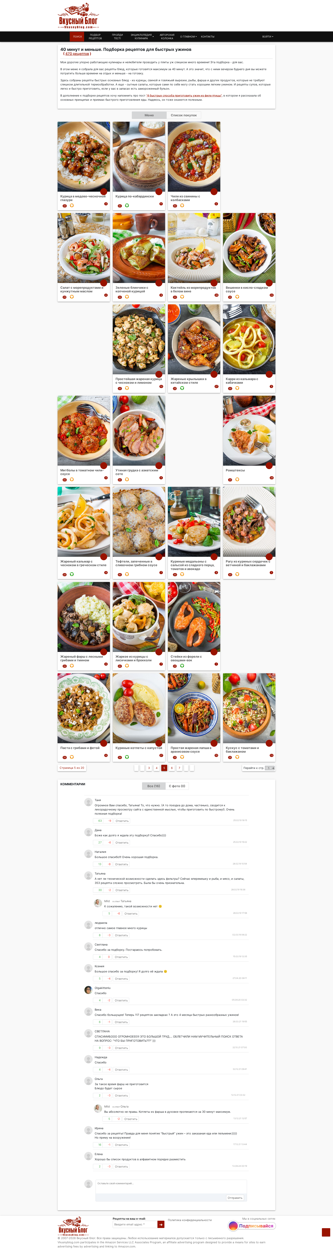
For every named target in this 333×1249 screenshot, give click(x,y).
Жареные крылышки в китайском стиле (189, 380)
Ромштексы (235, 470)
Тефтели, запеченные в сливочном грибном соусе (136, 563)
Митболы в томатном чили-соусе (82, 472)
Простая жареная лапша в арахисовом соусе (191, 749)
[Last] (192, 768)
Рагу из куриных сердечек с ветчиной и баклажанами (248, 563)
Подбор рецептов (95, 36)
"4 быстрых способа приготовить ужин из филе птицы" (184, 95)
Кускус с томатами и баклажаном (242, 749)
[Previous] (142, 768)
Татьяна (126, 901)
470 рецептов (77, 54)
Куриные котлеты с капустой (139, 748)
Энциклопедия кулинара (141, 36)
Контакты (207, 36)
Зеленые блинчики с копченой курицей (132, 289)
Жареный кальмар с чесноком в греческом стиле (83, 563)
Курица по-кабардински (135, 196)
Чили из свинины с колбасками (185, 198)
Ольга (125, 1106)
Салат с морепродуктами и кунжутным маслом (81, 289)
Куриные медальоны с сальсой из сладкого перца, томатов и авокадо (192, 565)
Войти (266, 36)
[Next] (186, 768)
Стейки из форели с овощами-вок (186, 658)
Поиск (77, 36)
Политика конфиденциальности (190, 1220)
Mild (107, 901)
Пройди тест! (117, 36)
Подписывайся (256, 1226)
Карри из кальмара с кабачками (242, 380)
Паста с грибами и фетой (80, 748)
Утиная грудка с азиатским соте (137, 472)
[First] (136, 768)
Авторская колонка (167, 36)
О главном (187, 36)
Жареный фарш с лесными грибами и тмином (81, 658)
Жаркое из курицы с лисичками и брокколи (134, 658)
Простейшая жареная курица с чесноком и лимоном (139, 380)
